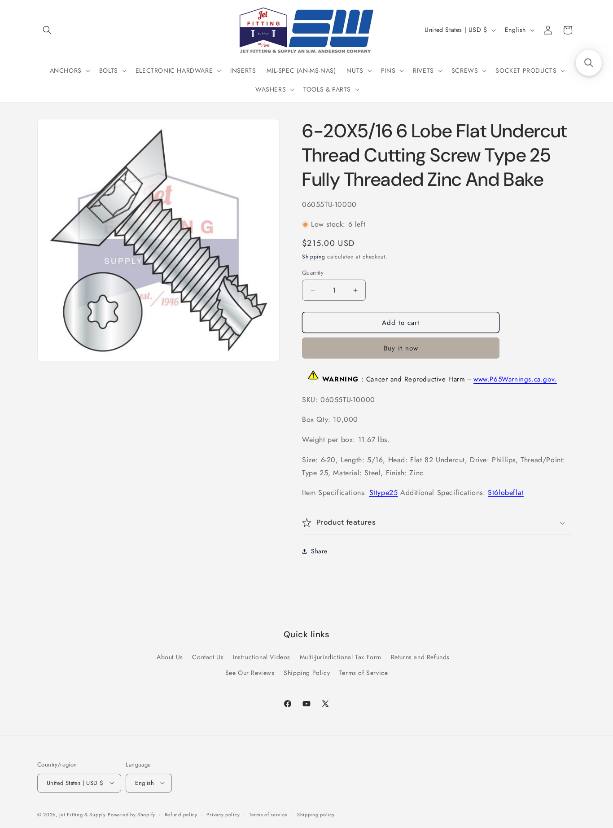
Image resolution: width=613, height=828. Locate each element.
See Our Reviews (250, 672)
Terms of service (268, 814)
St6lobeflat (506, 492)
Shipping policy (316, 814)
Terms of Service (363, 672)
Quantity (313, 272)
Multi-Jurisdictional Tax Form (340, 657)
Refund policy (181, 814)
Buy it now (401, 348)
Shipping (313, 257)
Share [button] (319, 551)
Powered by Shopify (131, 814)
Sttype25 (383, 492)
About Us (170, 657)
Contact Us (207, 657)
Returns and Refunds (420, 657)
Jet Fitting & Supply (82, 814)
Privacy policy (223, 814)
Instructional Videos (261, 657)
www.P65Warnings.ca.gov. (515, 380)
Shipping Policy (307, 672)
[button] (47, 30)
